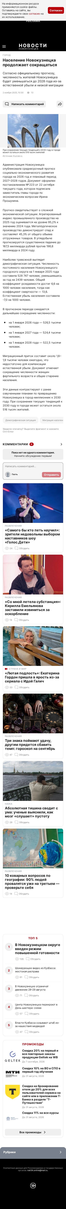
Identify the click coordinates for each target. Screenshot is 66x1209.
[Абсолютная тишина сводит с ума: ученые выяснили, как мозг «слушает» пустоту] (33, 781)
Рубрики (9, 1152)
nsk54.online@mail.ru (37, 1170)
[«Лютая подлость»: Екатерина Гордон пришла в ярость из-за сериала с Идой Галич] (33, 646)
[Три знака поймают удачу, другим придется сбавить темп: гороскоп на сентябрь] (33, 713)
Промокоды (33, 1044)
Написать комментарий (28, 104)
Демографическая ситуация (20, 420)
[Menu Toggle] (4, 46)
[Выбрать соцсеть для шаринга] (60, 104)
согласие (34, 13)
